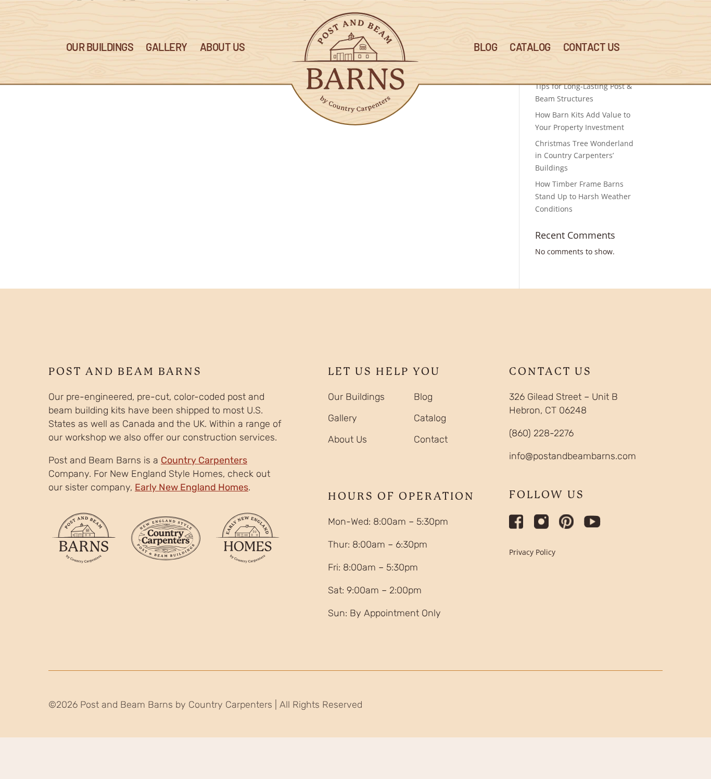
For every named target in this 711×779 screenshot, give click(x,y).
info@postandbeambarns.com (572, 456)
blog (485, 48)
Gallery (166, 48)
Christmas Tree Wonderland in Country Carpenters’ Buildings (584, 155)
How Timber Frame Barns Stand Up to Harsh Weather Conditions (583, 196)
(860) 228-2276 (541, 433)
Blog (423, 397)
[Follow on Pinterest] (566, 521)
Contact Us (591, 48)
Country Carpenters (204, 460)
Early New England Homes (191, 487)
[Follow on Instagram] (541, 521)
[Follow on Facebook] (516, 521)
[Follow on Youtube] (592, 521)
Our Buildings (100, 48)
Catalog (530, 48)
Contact (431, 439)
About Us (222, 48)
